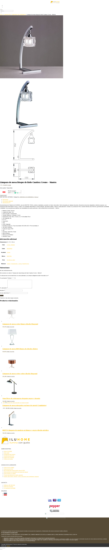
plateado (13, 244)
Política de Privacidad (9, 457)
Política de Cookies (8, 459)
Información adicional (8, 201)
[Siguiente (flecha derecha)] (1, 549)
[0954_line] (25, 179)
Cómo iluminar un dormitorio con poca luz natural (16, 472)
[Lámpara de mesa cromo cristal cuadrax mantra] (31, 78)
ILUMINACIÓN (7, 14)
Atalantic (8, 545)
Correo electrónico (5, 293)
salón (13, 260)
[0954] (25, 128)
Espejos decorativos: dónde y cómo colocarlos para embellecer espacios (21, 476)
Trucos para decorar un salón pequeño (13, 475)
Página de (8, 486)
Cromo (8, 252)
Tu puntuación (4, 278)
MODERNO (9, 248)
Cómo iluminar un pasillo (10, 473)
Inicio (1, 14)
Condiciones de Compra (9, 454)
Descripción (5, 199)
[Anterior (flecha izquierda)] (0, 549)
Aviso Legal (6, 453)
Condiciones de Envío (9, 456)
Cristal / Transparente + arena (14, 263)
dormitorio (9, 260)
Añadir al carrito (3, 195)
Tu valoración (4, 288)
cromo (8, 244)
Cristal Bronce (25, 263)
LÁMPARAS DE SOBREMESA (19, 14)
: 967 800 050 (9, 485)
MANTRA (9, 256)
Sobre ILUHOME (8, 451)
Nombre (2, 290)
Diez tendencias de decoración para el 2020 (14, 470)
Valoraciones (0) (6, 202)
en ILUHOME (9, 488)
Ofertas (36, 197)
